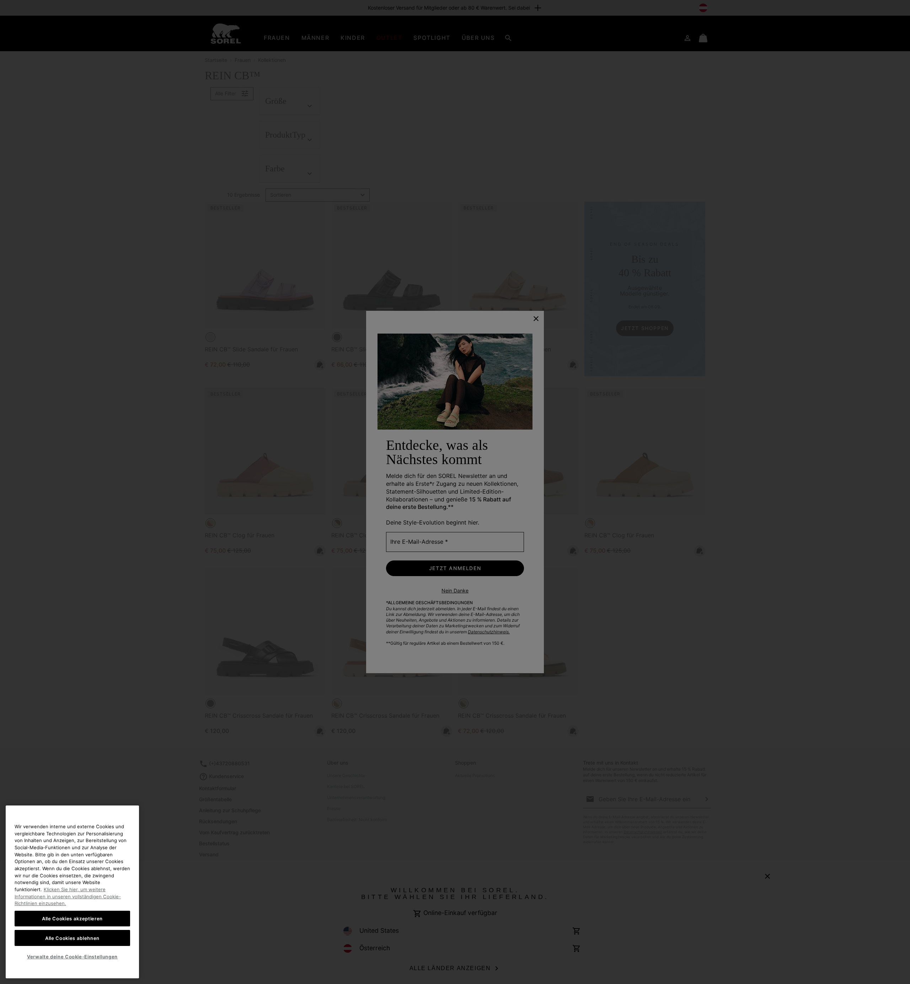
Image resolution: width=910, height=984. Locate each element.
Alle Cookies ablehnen (72, 938)
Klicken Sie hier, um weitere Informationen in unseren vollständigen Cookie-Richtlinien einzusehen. (68, 896)
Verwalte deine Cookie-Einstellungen (72, 956)
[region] (72, 891)
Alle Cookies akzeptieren (72, 918)
